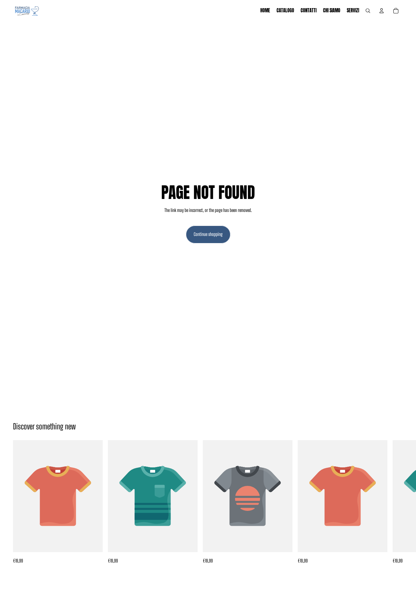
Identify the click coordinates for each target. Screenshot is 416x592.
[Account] (381, 11)
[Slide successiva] (396, 502)
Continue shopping (208, 234)
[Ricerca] (368, 11)
